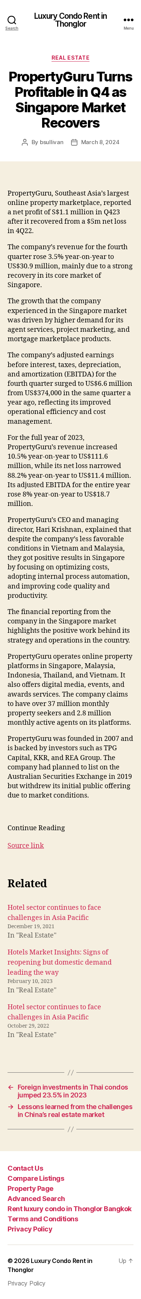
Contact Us (25, 1168)
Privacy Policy (30, 1229)
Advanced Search (36, 1199)
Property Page (30, 1188)
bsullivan (52, 142)
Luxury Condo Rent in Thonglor (70, 20)
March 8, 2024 (100, 142)
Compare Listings (36, 1178)
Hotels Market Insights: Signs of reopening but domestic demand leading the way (60, 962)
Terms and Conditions (43, 1219)
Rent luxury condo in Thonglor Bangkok (70, 1209)
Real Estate (71, 57)
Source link (26, 845)
